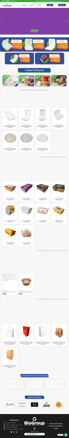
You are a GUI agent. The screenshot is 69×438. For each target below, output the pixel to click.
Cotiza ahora (34, 30)
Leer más (4, 293)
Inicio (18, 5)
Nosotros (31, 5)
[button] (1, 21)
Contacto (38, 5)
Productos (24, 5)
